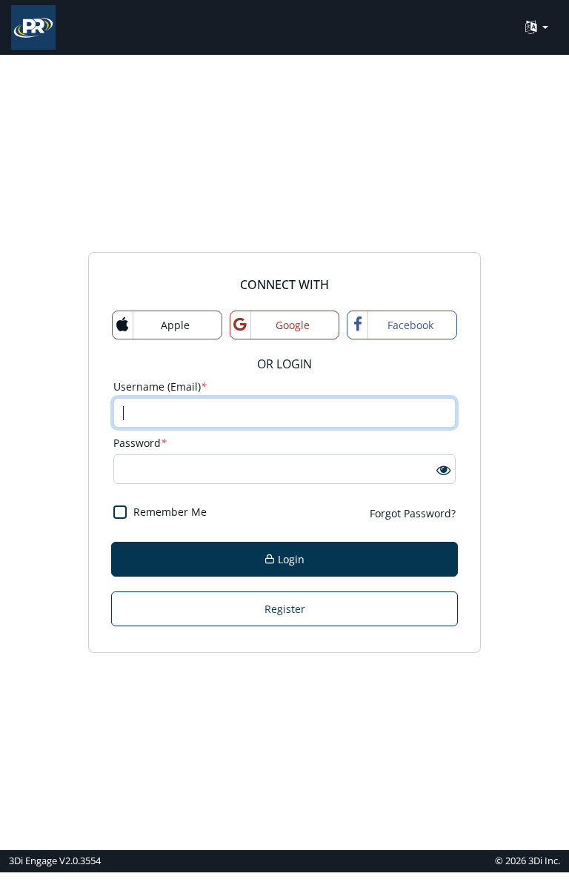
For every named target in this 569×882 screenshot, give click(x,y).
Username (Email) (160, 386)
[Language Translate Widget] (537, 28)
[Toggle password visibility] (443, 470)
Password (140, 443)
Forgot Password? (413, 513)
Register (284, 609)
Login (290, 559)
